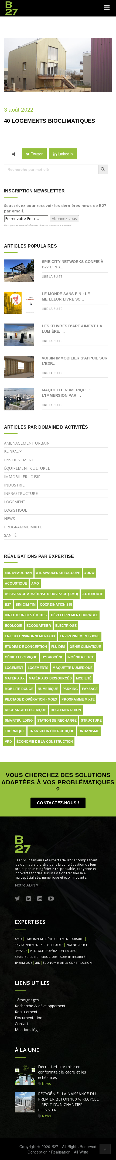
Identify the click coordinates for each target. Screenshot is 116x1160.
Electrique (66, 626)
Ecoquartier (38, 626)
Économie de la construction (44, 742)
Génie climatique (85, 647)
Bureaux (13, 451)
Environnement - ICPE (80, 636)
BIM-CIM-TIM (26, 604)
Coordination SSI (56, 604)
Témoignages (27, 999)
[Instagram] (39, 899)
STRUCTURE (49, 957)
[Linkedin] (28, 899)
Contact (22, 1023)
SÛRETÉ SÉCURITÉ (72, 957)
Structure (91, 720)
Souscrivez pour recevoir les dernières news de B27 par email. (55, 208)
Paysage (90, 689)
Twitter (36, 153)
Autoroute (92, 594)
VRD (8, 742)
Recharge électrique (25, 710)
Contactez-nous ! (58, 803)
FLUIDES (57, 945)
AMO (35, 583)
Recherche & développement (40, 1005)
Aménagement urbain (27, 443)
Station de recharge (57, 720)
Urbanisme (89, 731)
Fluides (58, 647)
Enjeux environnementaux (30, 636)
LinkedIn (65, 153)
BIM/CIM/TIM (34, 939)
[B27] (12, 8)
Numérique (48, 689)
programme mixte (78, 699)
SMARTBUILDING (27, 957)
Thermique (15, 731)
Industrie (14, 485)
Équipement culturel (27, 468)
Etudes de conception (26, 647)
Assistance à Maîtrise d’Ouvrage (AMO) (41, 594)
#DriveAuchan (18, 573)
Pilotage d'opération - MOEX (31, 699)
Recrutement (26, 1011)
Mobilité (84, 678)
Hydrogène (52, 657)
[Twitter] (17, 899)
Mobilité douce (19, 689)
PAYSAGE (21, 951)
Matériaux (15, 678)
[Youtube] (51, 899)
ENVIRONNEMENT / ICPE (32, 945)
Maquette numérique (73, 668)
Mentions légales (30, 1029)
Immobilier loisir (22, 476)
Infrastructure (21, 493)
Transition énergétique (51, 731)
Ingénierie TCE (80, 657)
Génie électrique (21, 657)
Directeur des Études (26, 615)
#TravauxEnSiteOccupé (58, 573)
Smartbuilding (19, 720)
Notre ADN (25, 885)
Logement (15, 501)
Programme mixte (23, 526)
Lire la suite (52, 276)
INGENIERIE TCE (77, 945)
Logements (38, 668)
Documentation (28, 1017)
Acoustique (16, 583)
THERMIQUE (23, 963)
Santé (10, 535)
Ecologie (13, 626)
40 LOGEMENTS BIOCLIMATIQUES (49, 121)
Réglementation (66, 710)
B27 (8, 604)
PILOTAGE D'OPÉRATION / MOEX (53, 951)
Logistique (15, 510)
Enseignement (19, 459)
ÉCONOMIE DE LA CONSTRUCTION (67, 963)
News (9, 518)
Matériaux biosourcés (50, 678)
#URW (89, 573)
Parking (70, 689)
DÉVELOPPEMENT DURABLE (64, 939)
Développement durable (74, 615)
